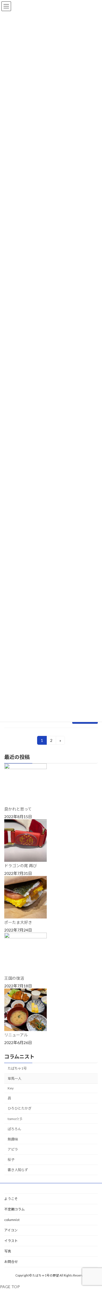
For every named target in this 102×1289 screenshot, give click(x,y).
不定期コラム (14, 1209)
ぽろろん (14, 1129)
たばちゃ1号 (17, 1068)
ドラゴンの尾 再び (20, 865)
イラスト (11, 1241)
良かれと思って (18, 809)
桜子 (11, 1159)
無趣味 (13, 1139)
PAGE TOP (10, 1286)
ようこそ (11, 1199)
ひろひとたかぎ (19, 1108)
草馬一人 (14, 1078)
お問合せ (11, 1262)
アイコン (11, 1230)
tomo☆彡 (15, 1119)
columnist (12, 1220)
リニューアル (16, 1034)
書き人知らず (18, 1170)
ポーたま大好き (18, 922)
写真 (7, 1251)
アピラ (13, 1149)
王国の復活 (14, 978)
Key (11, 1088)
